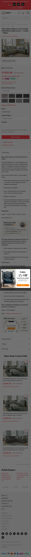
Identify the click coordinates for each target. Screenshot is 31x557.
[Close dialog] (29, 270)
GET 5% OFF (23, 285)
